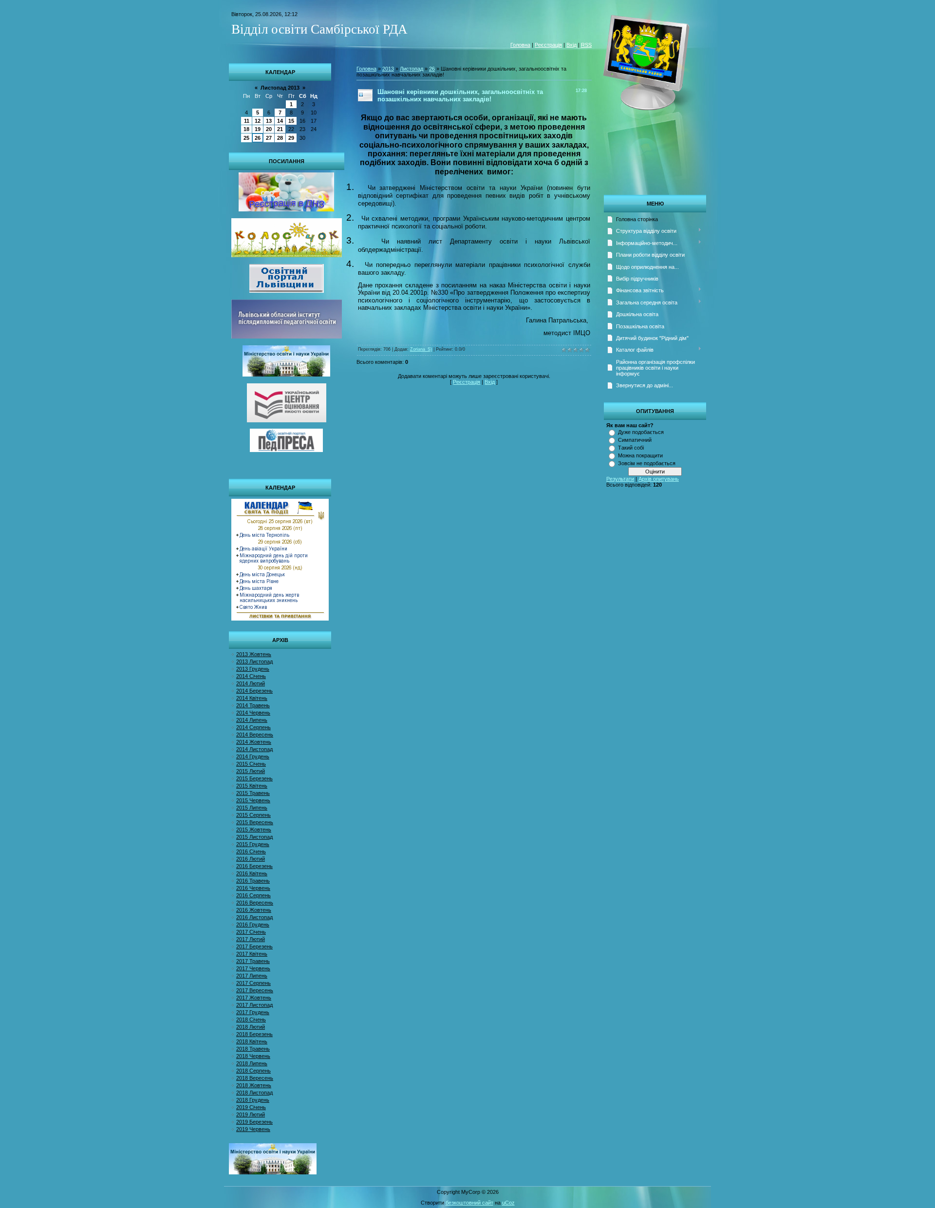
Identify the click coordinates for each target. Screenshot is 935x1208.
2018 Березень (254, 1034)
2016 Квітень (251, 873)
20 (269, 129)
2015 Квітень (251, 786)
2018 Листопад (254, 1092)
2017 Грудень (252, 1012)
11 (246, 121)
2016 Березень (254, 866)
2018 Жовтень (253, 1085)
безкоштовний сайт (469, 1203)
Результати (620, 479)
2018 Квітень (251, 1041)
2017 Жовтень (253, 997)
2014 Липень (251, 720)
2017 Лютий (250, 939)
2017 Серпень (253, 983)
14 (280, 121)
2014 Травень (253, 705)
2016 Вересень (254, 903)
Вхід (571, 45)
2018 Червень (253, 1056)
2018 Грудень (252, 1100)
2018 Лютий (250, 1027)
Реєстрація (548, 45)
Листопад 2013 (280, 88)
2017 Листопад (254, 1005)
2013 (388, 69)
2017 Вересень (254, 990)
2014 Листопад (254, 749)
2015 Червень (253, 800)
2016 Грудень (252, 924)
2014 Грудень (252, 756)
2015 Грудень (252, 844)
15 (291, 121)
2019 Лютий (250, 1114)
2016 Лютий (250, 859)
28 (280, 138)
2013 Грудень (252, 669)
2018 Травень (253, 1049)
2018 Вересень (254, 1078)
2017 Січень (251, 932)
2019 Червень (253, 1129)
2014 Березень (254, 691)
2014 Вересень (254, 734)
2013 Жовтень (253, 654)
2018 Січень (251, 1019)
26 (258, 138)
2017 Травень (253, 961)
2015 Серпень (253, 815)
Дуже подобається (641, 432)
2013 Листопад (254, 661)
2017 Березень (254, 946)
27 (269, 138)
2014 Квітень (251, 698)
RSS (586, 45)
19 (258, 129)
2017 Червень (253, 968)
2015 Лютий (250, 771)
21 (280, 129)
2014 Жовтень (253, 742)
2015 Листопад (254, 837)
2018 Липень (251, 1063)
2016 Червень (253, 888)
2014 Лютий (250, 683)
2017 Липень (251, 976)
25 (246, 138)
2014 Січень (251, 676)
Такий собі (631, 448)
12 (258, 121)
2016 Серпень (253, 895)
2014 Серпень (253, 727)
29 (291, 138)
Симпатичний (635, 440)
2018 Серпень (253, 1071)
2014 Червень (253, 713)
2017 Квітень (251, 954)
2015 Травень (253, 793)
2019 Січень (251, 1107)
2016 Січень (251, 851)
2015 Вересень (254, 822)
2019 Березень (254, 1122)
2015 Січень (251, 764)
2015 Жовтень (253, 829)
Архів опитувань (658, 479)
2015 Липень (251, 808)
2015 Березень (254, 778)
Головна (520, 45)
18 (246, 129)
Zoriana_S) (421, 349)
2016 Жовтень (253, 910)
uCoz (508, 1203)
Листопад (411, 69)
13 (269, 121)
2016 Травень (253, 881)
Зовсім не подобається (646, 463)
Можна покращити (640, 455)
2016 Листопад (254, 917)
